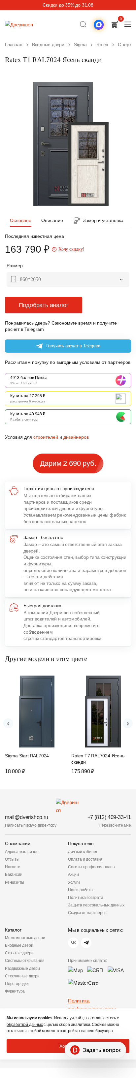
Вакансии (13, 874)
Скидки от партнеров (87, 912)
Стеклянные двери (22, 976)
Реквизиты (14, 882)
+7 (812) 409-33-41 (109, 817)
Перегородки (17, 983)
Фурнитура (15, 991)
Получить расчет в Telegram (73, 345)
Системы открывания (24, 960)
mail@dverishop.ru (26, 817)
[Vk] (73, 942)
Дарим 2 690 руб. (68, 463)
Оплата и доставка (85, 859)
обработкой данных (25, 1024)
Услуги (74, 882)
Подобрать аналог (44, 305)
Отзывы (12, 859)
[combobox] (68, 280)
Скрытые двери (19, 953)
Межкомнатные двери (25, 937)
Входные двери (19, 945)
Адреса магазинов (21, 851)
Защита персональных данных (96, 905)
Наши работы (80, 890)
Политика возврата (85, 897)
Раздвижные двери (22, 968)
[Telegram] (86, 942)
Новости (12, 867)
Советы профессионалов (91, 867)
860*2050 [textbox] (30, 279)
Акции (73, 874)
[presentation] (8, 723)
